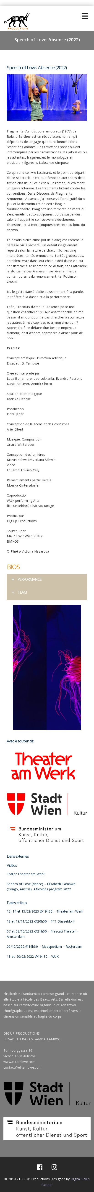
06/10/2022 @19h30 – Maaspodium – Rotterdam (44, 946)
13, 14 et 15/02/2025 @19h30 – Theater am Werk (45, 911)
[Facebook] (39, 1168)
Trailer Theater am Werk (25, 874)
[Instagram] (54, 1168)
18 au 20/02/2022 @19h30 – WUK (33, 956)
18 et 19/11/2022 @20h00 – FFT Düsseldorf (40, 921)
